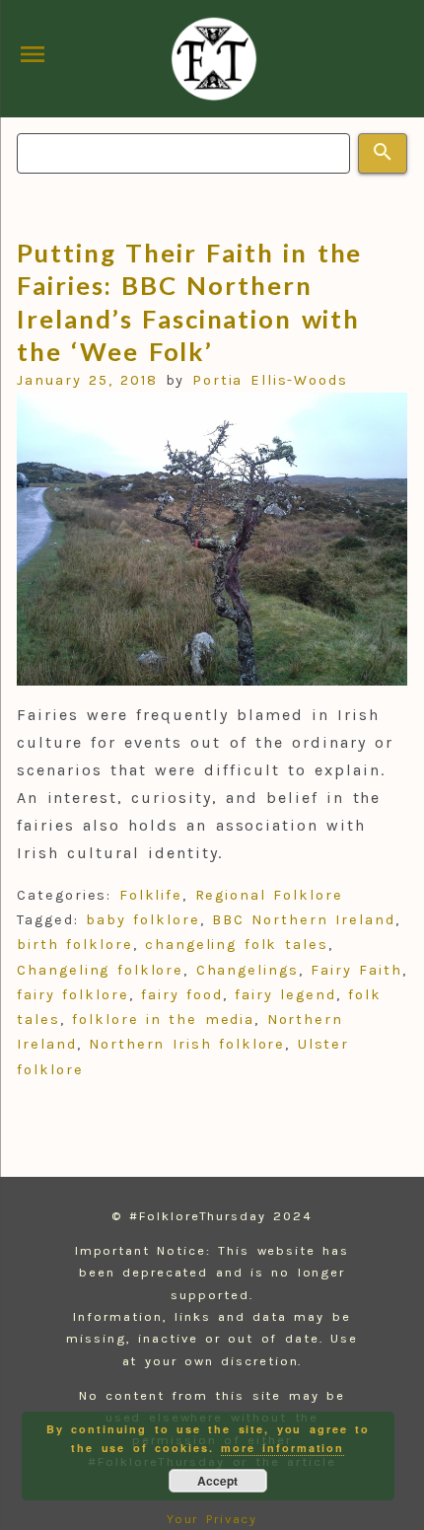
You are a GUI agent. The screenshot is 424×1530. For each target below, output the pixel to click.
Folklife (150, 895)
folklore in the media (163, 1019)
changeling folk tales (236, 944)
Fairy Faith (356, 970)
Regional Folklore (269, 895)
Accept (217, 1481)
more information (282, 1447)
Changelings (247, 970)
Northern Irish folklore (187, 1044)
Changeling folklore (100, 970)
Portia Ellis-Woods (270, 380)
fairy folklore (72, 994)
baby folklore (143, 919)
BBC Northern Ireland (303, 919)
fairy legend (285, 994)
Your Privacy (212, 1518)
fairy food (182, 994)
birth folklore (74, 944)
